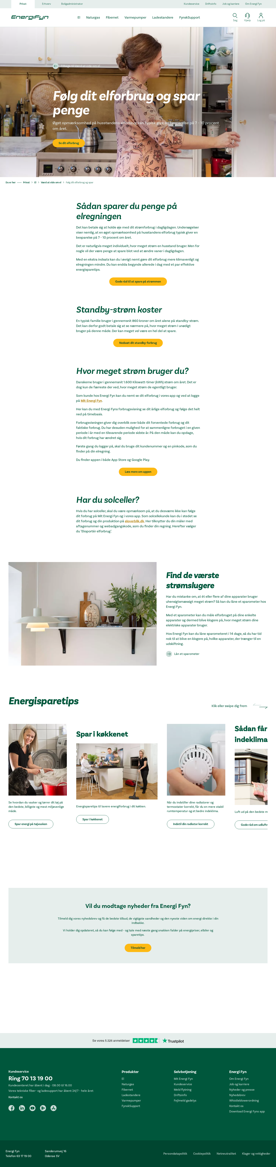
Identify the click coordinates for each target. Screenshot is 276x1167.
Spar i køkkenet (92, 819)
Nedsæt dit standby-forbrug (138, 343)
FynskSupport (131, 1106)
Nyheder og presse (242, 1090)
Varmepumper (131, 1100)
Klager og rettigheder (256, 1153)
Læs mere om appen (138, 472)
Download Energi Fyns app (247, 1111)
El (35, 182)
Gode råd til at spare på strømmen (138, 281)
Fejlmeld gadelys (185, 1100)
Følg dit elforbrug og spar (79, 182)
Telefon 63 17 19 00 (18, 1156)
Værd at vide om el (51, 182)
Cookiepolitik (202, 1153)
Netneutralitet (226, 1153)
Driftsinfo (210, 4)
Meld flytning (182, 1090)
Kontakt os (15, 1097)
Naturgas (128, 1084)
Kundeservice (191, 4)
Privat (23, 4)
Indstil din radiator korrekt (190, 824)
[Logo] (28, 17)
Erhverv (46, 4)
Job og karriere (230, 4)
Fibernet (127, 1090)
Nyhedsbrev (237, 1095)
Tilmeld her (138, 948)
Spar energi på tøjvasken (31, 824)
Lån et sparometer (186, 654)
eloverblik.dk (134, 521)
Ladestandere (131, 1095)
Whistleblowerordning (244, 1100)
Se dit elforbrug (69, 143)
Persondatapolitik (175, 1153)
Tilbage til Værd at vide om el (80, 66)
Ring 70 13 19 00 (30, 1078)
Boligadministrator (72, 4)
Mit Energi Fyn (91, 401)
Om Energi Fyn (253, 4)
